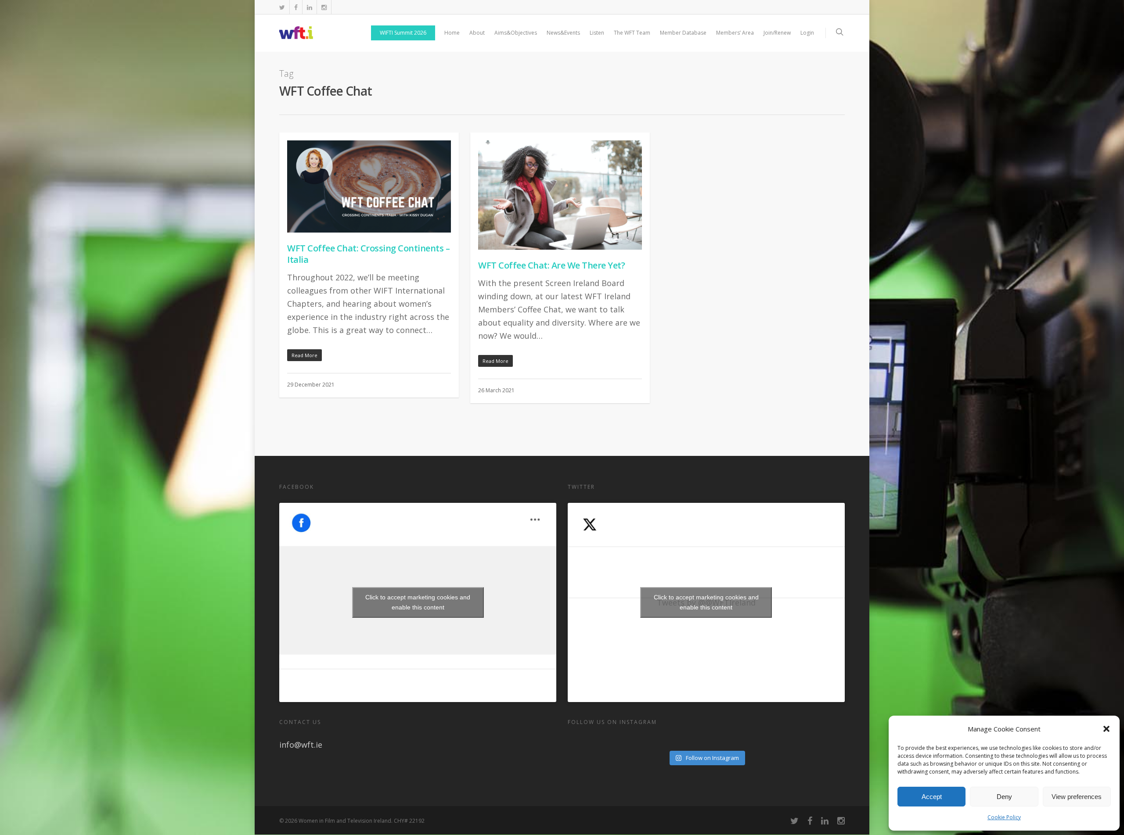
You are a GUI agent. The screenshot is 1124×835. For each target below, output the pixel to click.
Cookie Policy (1004, 817)
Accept (932, 796)
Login (807, 32)
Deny (1004, 796)
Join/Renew (777, 32)
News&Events (563, 32)
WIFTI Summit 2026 (403, 32)
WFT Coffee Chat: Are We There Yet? (551, 265)
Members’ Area (735, 32)
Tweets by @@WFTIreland (706, 602)
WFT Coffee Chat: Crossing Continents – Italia (368, 253)
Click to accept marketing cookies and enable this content (417, 602)
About (477, 32)
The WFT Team (632, 32)
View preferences (1077, 796)
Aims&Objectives (515, 32)
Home (452, 32)
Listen (597, 32)
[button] (1106, 728)
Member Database (683, 32)
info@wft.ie (300, 744)
